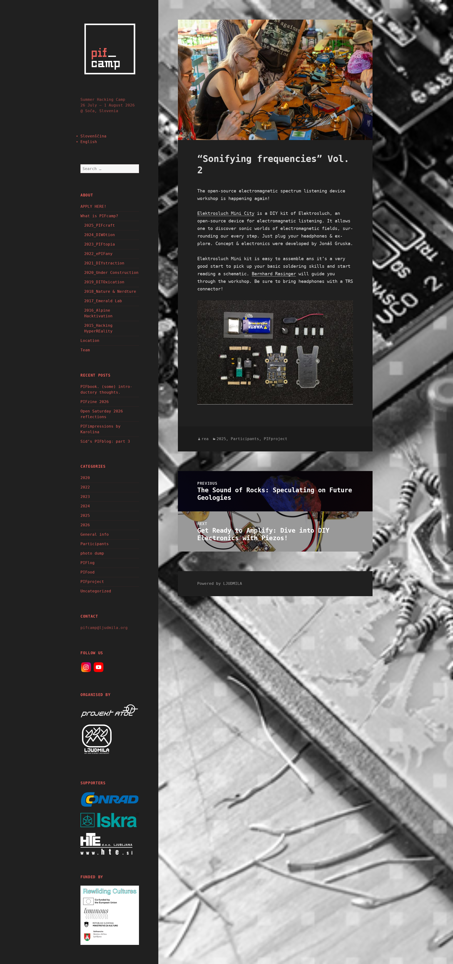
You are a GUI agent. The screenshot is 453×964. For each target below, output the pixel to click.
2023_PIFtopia (99, 244)
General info (94, 534)
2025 (85, 515)
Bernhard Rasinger (274, 273)
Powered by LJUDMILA (219, 583)
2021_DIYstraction (104, 263)
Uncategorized (95, 591)
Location (89, 340)
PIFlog (87, 563)
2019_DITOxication (104, 282)
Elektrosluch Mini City (225, 213)
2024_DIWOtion (99, 235)
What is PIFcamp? (99, 216)
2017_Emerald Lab (103, 301)
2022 (85, 487)
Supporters (92, 783)
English (88, 142)
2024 (85, 506)
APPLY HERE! (93, 206)
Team (85, 350)
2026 (85, 525)
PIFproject (92, 581)
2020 (85, 478)
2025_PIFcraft (99, 225)
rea (205, 439)
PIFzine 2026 (94, 401)
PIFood (87, 572)
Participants (94, 544)
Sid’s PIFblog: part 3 (105, 441)
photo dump (92, 553)
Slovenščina (93, 136)
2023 (85, 496)
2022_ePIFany (98, 253)
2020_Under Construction (111, 272)
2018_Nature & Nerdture (110, 291)
